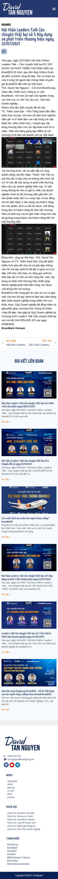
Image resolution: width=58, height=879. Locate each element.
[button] (53, 8)
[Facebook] (6, 764)
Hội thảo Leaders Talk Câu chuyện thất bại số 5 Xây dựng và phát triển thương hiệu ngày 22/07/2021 (27, 577)
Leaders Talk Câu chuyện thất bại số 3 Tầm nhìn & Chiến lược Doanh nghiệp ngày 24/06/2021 (26, 635)
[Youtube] (11, 764)
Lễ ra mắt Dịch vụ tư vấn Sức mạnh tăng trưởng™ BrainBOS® (26, 520)
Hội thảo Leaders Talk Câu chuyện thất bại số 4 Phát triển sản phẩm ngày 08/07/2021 (28, 405)
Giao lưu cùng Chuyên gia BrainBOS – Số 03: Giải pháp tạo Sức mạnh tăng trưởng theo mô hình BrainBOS (28, 693)
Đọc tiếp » (6, 421)
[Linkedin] (17, 764)
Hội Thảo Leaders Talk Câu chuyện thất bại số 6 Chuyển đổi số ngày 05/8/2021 (25, 462)
